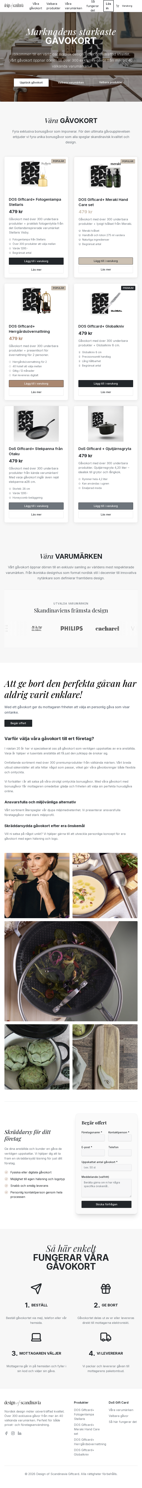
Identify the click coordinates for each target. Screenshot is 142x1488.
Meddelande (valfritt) (95, 1176)
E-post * (87, 1147)
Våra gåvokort (35, 6)
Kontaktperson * (118, 1132)
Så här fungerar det (123, 1422)
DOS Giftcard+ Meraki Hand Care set (87, 1429)
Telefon (113, 1147)
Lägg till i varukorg (36, 261)
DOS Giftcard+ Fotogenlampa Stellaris (84, 1414)
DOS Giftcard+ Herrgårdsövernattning (88, 1442)
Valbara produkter (53, 6)
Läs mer (36, 269)
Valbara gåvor (119, 1416)
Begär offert (18, 723)
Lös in (108, 6)
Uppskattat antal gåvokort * (100, 1162)
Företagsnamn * (92, 1132)
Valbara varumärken (71, 82)
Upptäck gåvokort (31, 82)
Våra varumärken (73, 6)
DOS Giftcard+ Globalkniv (84, 1452)
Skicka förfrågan (106, 1204)
